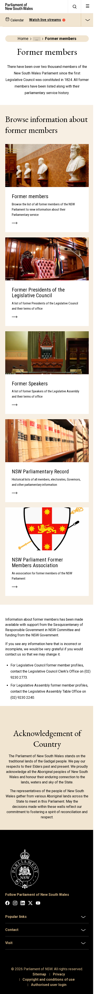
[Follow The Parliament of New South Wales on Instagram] (15, 904)
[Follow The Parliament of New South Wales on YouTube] (38, 904)
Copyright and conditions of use (47, 969)
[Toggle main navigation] (87, 6)
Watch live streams (45, 20)
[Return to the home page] (34, 6)
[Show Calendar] (87, 19)
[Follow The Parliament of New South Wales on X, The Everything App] (30, 904)
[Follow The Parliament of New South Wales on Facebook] (7, 904)
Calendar (17, 20)
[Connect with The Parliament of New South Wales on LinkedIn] (23, 904)
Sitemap (37, 964)
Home (23, 38)
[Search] (74, 6)
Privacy (57, 964)
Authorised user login (47, 975)
